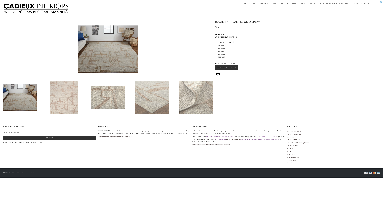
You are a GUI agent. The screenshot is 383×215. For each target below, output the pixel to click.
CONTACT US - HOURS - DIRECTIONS (340, 4)
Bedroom (285, 4)
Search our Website (293, 157)
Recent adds (291, 163)
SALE (246, 4)
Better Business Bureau (233, 139)
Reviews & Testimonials (294, 134)
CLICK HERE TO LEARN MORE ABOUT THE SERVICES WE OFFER (211, 145)
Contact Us (290, 137)
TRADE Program (292, 160)
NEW (254, 4)
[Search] (377, 4)
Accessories (264, 4)
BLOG (289, 151)
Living (275, 4)
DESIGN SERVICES (322, 4)
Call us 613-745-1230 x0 (294, 131)
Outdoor (312, 4)
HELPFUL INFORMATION (294, 140)
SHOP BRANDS (369, 4)
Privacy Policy (291, 154)
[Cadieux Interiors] (49, 8)
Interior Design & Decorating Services (298, 143)
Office (303, 4)
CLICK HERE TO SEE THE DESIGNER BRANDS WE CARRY (114, 137)
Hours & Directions (292, 145)
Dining (295, 4)
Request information (226, 67)
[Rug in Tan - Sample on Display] (108, 49)
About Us (290, 148)
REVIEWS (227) (357, 4)
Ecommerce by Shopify (28, 173)
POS (18, 173)
